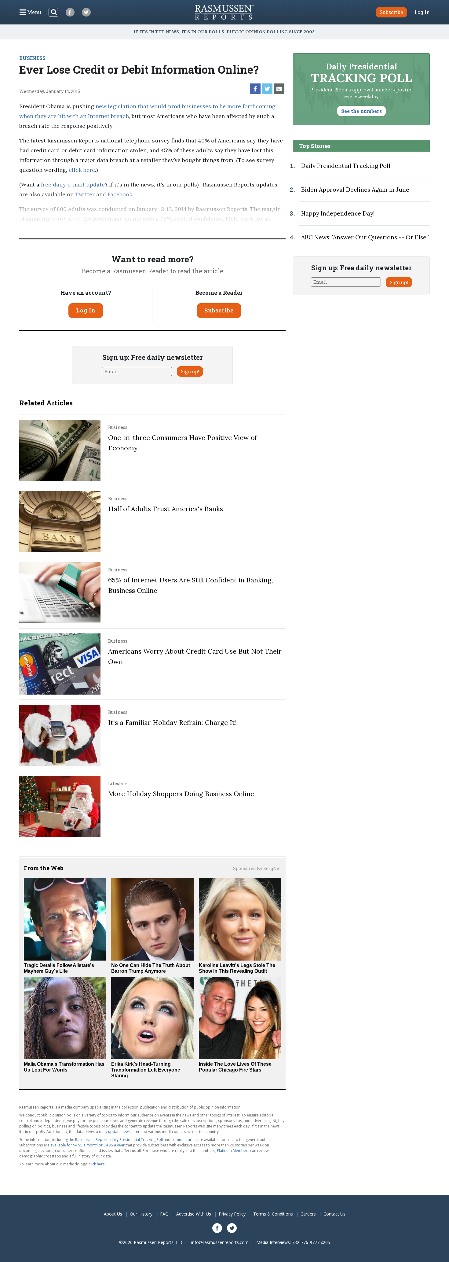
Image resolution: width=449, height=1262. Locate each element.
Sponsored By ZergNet (257, 868)
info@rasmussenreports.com (220, 1242)
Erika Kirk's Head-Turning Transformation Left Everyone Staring (145, 1069)
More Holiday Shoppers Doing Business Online (181, 793)
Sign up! (190, 371)
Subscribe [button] (391, 12)
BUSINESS (32, 58)
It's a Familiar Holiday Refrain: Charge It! (172, 722)
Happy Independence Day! (337, 213)
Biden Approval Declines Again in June (355, 189)
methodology (246, 228)
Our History (141, 1214)
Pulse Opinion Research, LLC (176, 228)
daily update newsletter (119, 1131)
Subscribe (219, 310)
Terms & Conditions (273, 1214)
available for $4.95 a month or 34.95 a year (87, 1145)
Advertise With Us (193, 1214)
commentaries (183, 1139)
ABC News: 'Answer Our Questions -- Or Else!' (365, 237)
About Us (113, 1214)
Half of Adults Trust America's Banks (165, 508)
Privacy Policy (232, 1214)
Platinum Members (233, 1150)
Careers (308, 1214)
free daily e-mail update (73, 184)
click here (82, 169)
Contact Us (334, 1214)
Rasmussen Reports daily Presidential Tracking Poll (119, 1139)
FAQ (164, 1214)
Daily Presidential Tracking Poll (345, 165)
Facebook (120, 194)
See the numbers (361, 111)
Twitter (85, 194)
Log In (422, 12)
